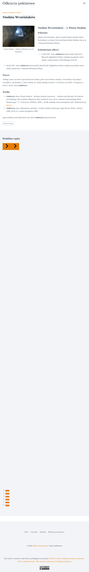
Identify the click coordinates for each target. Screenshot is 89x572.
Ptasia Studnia (8, 123)
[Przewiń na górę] (83, 568)
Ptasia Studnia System (12, 12)
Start (26, 532)
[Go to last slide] (7, 146)
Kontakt (43, 532)
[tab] (7, 490)
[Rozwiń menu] (84, 3)
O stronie (33, 532)
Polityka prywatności (56, 532)
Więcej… (9, 105)
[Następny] (15, 146)
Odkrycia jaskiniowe (41, 546)
